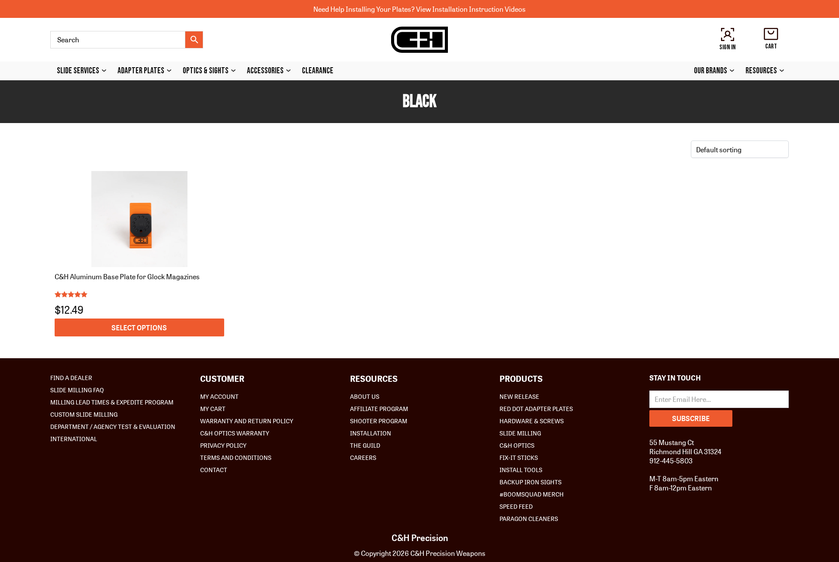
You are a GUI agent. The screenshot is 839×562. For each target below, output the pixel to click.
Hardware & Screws (531, 421)
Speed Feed (516, 506)
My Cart (212, 408)
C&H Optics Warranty (234, 433)
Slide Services (78, 71)
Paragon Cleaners (528, 518)
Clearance (317, 71)
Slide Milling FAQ (77, 390)
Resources (761, 71)
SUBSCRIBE (691, 418)
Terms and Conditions (235, 457)
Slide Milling (520, 433)
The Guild (365, 445)
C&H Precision (420, 537)
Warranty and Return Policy (246, 421)
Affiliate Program (379, 408)
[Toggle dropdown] (106, 70)
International (73, 438)
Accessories (265, 71)
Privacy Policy (223, 445)
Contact (213, 469)
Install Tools (520, 469)
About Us (364, 396)
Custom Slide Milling (84, 414)
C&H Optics (516, 445)
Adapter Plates (141, 71)
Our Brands (710, 71)
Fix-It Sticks (518, 457)
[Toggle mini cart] (771, 34)
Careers (363, 457)
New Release (519, 396)
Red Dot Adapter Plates (536, 408)
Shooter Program (378, 421)
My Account (219, 396)
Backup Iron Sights (530, 482)
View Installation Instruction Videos (471, 9)
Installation (370, 433)
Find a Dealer (71, 377)
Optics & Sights (206, 71)
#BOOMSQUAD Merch (531, 494)
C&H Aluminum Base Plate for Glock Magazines (127, 276)
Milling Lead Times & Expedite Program (111, 402)
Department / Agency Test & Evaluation (112, 426)
